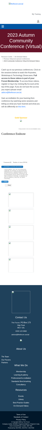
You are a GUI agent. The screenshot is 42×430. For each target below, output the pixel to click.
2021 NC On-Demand (19, 169)
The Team (5, 357)
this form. (22, 107)
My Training (36, 14)
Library (6, 171)
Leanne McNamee (16, 166)
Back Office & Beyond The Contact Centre (16, 175)
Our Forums (6, 360)
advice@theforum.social (11, 92)
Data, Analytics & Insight (15, 172)
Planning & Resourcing (18, 171)
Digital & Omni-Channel (14, 178)
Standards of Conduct (21, 417)
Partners (4, 363)
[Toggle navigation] (2, 26)
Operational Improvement (13, 172)
